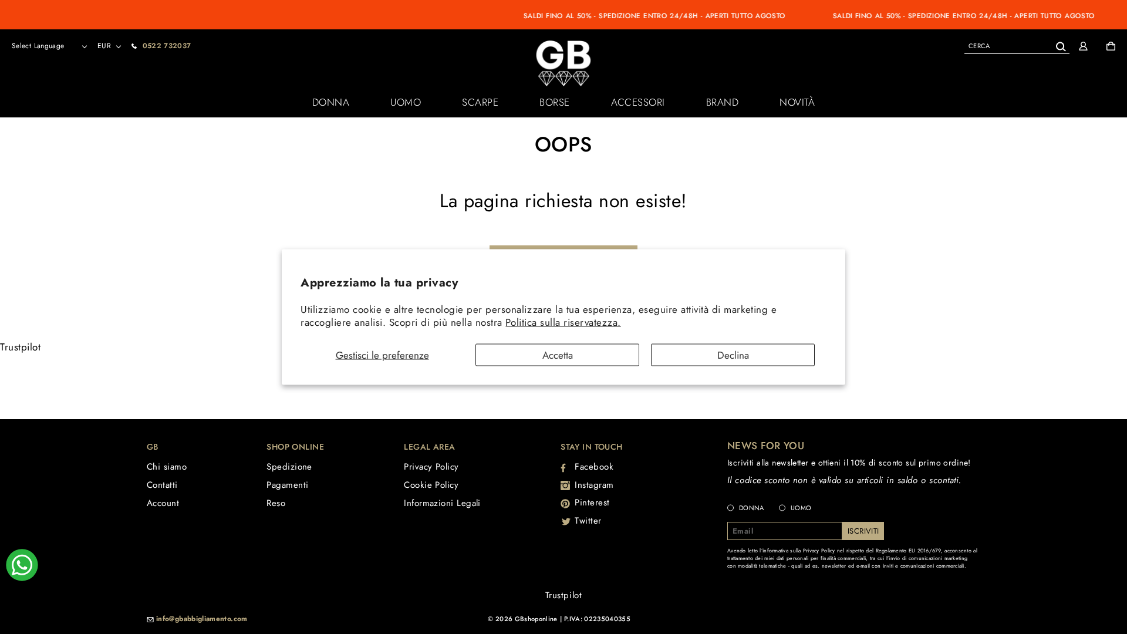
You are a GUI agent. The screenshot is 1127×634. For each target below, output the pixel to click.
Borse (554, 102)
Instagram (594, 484)
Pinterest (592, 502)
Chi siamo (167, 466)
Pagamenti (287, 484)
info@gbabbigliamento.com (202, 619)
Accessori (638, 102)
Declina (733, 355)
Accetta (557, 355)
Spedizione (289, 466)
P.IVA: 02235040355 (597, 618)
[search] (1016, 45)
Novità (797, 102)
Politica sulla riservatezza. (562, 322)
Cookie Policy (431, 484)
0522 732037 (167, 46)
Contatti (162, 484)
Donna (331, 102)
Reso (275, 503)
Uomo (405, 102)
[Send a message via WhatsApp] (22, 565)
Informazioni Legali (442, 503)
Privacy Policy (431, 466)
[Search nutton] (1060, 44)
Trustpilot (20, 347)
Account (163, 503)
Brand (722, 102)
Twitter (588, 520)
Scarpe (480, 102)
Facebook (594, 466)
